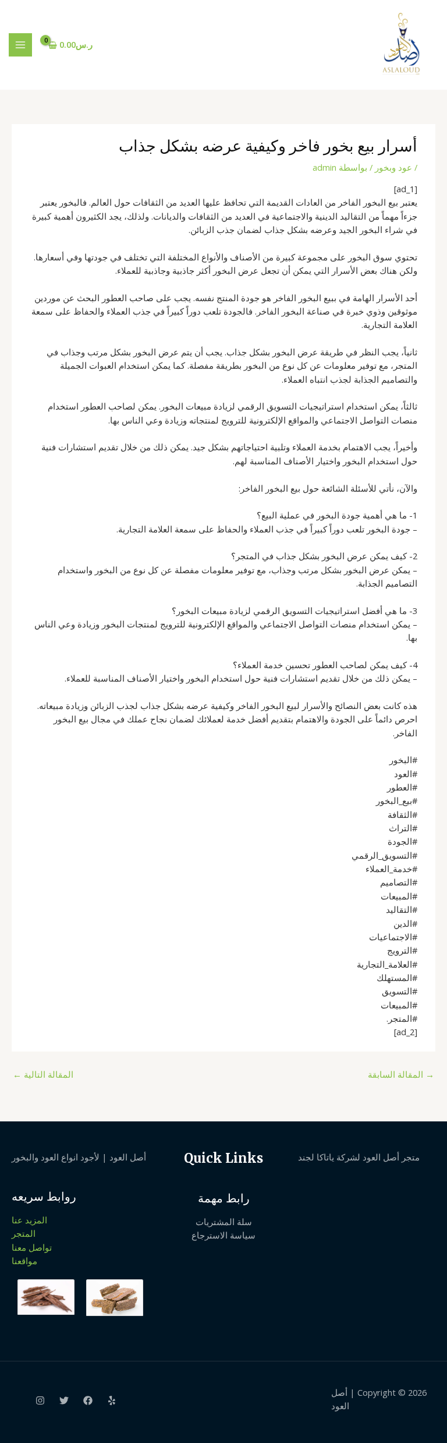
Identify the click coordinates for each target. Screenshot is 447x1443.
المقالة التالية (43, 1074)
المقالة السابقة (401, 1074)
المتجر (24, 1233)
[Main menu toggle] (20, 45)
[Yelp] (111, 1400)
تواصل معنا (32, 1247)
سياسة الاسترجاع (223, 1235)
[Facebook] (88, 1400)
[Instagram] (40, 1400)
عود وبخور (393, 167)
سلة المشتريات (224, 1221)
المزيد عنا (29, 1220)
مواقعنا (24, 1260)
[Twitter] (64, 1400)
